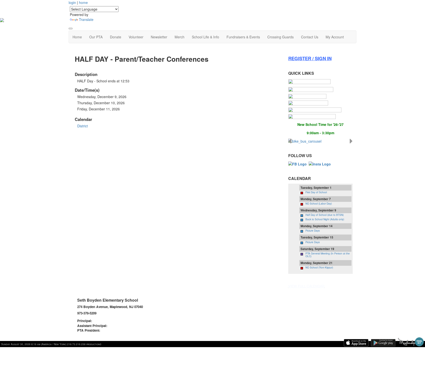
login (72, 2)
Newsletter (159, 36)
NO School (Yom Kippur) (319, 267)
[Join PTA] (309, 81)
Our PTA (96, 36)
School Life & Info (205, 36)
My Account (335, 36)
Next (351, 141)
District (82, 125)
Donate (115, 36)
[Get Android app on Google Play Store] (383, 342)
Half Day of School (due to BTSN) (324, 215)
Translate (86, 19)
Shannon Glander (106, 320)
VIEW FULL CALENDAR (306, 286)
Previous (289, 141)
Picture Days (312, 230)
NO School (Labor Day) (318, 203)
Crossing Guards (280, 36)
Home (77, 36)
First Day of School (316, 192)
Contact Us (309, 36)
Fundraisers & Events (243, 36)
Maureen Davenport (123, 325)
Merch (179, 36)
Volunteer (136, 36)
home (83, 2)
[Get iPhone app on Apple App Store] (356, 342)
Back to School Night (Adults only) (324, 219)
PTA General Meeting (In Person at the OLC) (327, 255)
